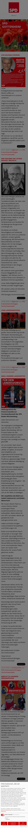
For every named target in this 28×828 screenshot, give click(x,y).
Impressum (3, 811)
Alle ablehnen (4, 823)
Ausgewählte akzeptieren (13, 823)
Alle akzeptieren (23, 823)
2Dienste (7, 819)
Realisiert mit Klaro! (23, 826)
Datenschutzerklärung (6, 810)
